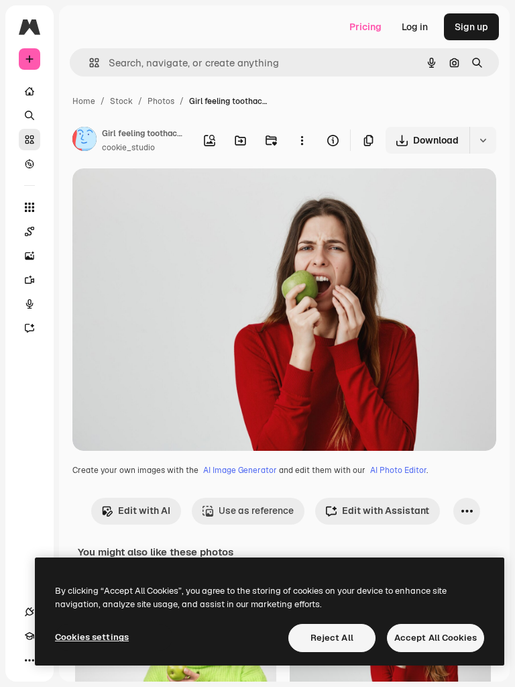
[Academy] (29, 636)
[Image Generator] (29, 255)
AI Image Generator (240, 470)
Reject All (331, 637)
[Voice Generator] (29, 304)
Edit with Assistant (385, 511)
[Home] (29, 91)
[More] (29, 660)
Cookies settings (92, 637)
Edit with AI (144, 511)
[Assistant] (29, 328)
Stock (121, 101)
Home (83, 101)
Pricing (365, 27)
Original (158, 194)
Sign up (471, 27)
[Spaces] (29, 231)
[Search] (29, 115)
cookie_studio (128, 147)
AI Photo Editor (398, 470)
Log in (415, 27)
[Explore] (29, 163)
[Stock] (29, 139)
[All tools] (29, 207)
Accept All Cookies (435, 637)
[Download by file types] (482, 140)
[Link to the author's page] (84, 141)
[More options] (301, 140)
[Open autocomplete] (88, 63)
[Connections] (29, 612)
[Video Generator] (29, 279)
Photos (161, 101)
